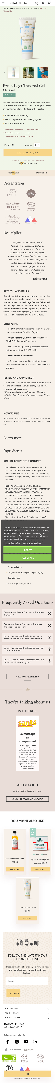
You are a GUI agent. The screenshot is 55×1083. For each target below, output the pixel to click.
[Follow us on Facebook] (8, 1043)
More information (12, 542)
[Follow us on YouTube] (26, 1043)
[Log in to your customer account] (43, 3)
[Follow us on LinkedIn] (35, 1043)
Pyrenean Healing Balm (40, 860)
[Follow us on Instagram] (17, 1043)
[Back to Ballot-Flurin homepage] (15, 1028)
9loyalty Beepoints (28, 163)
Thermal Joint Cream (27, 908)
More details (40, 869)
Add (27, 1074)
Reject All (28, 557)
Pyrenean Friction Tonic (15, 859)
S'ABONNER (13, 993)
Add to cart (27, 152)
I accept (27, 549)
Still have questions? (27, 676)
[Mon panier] (50, 2)
